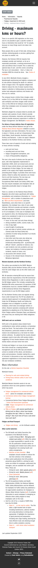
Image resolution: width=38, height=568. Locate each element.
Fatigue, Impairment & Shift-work (14, 21)
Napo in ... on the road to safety (19, 505)
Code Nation (16, 555)
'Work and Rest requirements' (13, 201)
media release (30, 121)
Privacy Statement (26, 553)
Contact (8, 553)
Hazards (19, 17)
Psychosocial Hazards (11, 19)
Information (11, 17)
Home (4, 17)
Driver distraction (14, 474)
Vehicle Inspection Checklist (20, 368)
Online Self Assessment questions (17, 403)
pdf (23, 439)
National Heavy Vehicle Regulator (12, 129)
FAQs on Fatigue (11, 409)
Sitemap (15, 553)
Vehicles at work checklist (17, 452)
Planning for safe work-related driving (17, 375)
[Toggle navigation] (34, 3)
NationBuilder (28, 555)
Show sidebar (7, 12)
